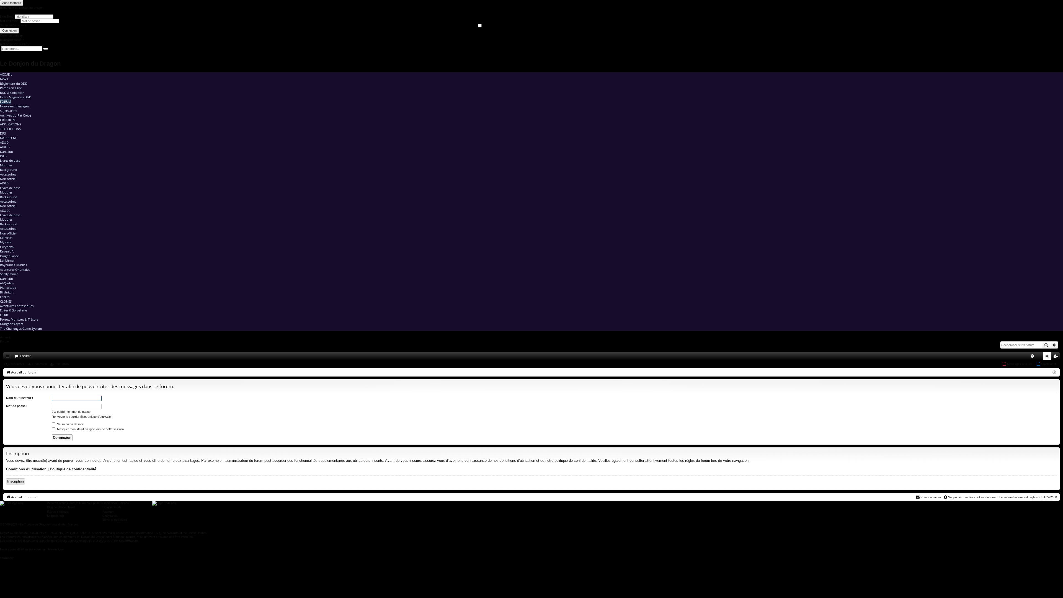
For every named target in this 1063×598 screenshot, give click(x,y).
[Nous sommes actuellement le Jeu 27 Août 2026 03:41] (1054, 372)
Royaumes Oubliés (13, 265)
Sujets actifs (8, 111)
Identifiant (6, 16)
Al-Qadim (7, 283)
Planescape (8, 287)
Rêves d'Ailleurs (58, 511)
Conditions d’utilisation (26, 469)
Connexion (9, 30)
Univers (6, 238)
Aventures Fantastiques (16, 306)
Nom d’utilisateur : (19, 397)
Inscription (62, 364)
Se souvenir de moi (13, 25)
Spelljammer (9, 274)
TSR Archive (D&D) (88, 503)
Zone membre (11, 2)
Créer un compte (11, 35)
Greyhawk (7, 247)
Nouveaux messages (14, 106)
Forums (25, 356)
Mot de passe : (16, 406)
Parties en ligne (11, 88)
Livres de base (10, 160)
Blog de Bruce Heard (61, 507)
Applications (10, 124)
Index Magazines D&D (15, 97)
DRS (3, 133)
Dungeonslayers (11, 324)
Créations (8, 120)
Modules (6, 165)
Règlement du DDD (13, 83)
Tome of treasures (114, 520)
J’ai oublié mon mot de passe (71, 411)
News (4, 79)
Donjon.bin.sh (111, 507)
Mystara (5, 242)
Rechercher (16, 364)
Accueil (6, 74)
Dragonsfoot (55, 515)
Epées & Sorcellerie (13, 310)
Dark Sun (6, 152)
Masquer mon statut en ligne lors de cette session (90, 429)
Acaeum (107, 511)
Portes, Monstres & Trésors (19, 319)
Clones (6, 301)
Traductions (10, 129)
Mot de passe (9, 20)
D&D (3, 156)
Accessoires (8, 174)
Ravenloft (7, 251)
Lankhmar (7, 260)
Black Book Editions (115, 503)
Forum (5, 101)
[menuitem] (1032, 356)
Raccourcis (9, 357)
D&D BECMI (8, 138)
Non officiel (8, 179)
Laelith (5, 297)
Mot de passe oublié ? (14, 44)
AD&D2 (5, 147)
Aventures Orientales (15, 269)
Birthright (7, 292)
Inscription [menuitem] (1057, 357)
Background (8, 169)
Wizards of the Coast (61, 503)
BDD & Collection (12, 93)
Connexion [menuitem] (1048, 357)
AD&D (4, 142)
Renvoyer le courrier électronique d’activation (82, 416)
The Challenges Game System (21, 328)
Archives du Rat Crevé (15, 115)
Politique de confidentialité (73, 469)
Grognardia (110, 515)
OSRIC (4, 315)
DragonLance (9, 256)
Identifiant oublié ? (12, 40)
